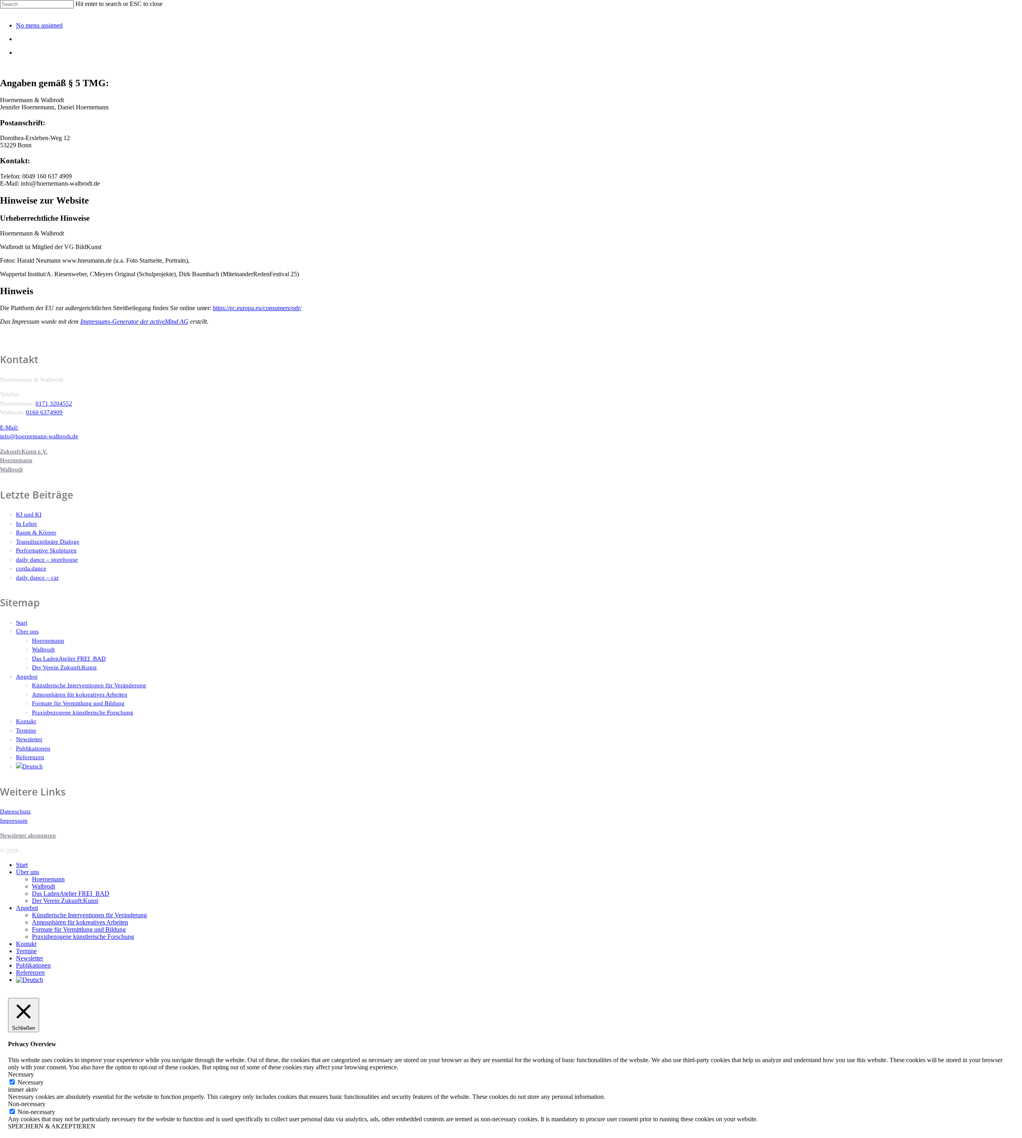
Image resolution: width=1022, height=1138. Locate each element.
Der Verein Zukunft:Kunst (64, 667)
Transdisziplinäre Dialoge (47, 541)
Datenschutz (15, 811)
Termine (26, 730)
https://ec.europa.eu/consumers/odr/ (257, 308)
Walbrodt (43, 649)
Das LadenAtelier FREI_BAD (69, 658)
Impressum (14, 820)
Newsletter (29, 739)
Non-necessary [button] (27, 1103)
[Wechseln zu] (519, 766)
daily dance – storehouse (47, 559)
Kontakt (26, 721)
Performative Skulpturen (46, 550)
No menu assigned (39, 25)
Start (21, 622)
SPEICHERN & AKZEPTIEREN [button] (51, 1126)
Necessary (31, 1082)
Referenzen (30, 757)
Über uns (27, 631)
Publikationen (33, 748)
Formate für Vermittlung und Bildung (78, 703)
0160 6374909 (44, 412)
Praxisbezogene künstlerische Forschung (82, 712)
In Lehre (26, 524)
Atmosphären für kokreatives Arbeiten (79, 694)
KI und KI (29, 514)
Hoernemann (48, 640)
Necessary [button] (21, 1074)
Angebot (27, 676)
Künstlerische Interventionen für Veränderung (89, 685)
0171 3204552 (54, 403)
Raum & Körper (36, 532)
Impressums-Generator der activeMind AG (134, 321)
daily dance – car (37, 577)
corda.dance (31, 568)
